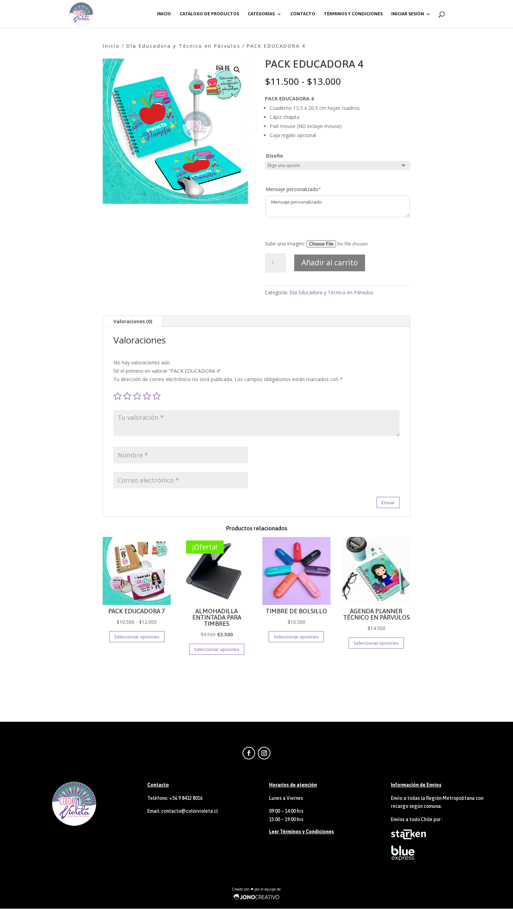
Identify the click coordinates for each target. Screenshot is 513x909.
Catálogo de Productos (209, 14)
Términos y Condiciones (353, 14)
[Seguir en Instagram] (264, 753)
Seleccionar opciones (136, 637)
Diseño (274, 155)
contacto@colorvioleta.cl (189, 811)
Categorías (261, 14)
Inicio (164, 14)
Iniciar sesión (407, 14)
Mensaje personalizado (293, 189)
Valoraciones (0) (132, 321)
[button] (237, 69)
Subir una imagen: (285, 243)
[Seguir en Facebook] (249, 753)
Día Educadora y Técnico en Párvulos (183, 46)
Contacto (302, 14)
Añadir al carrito (330, 262)
